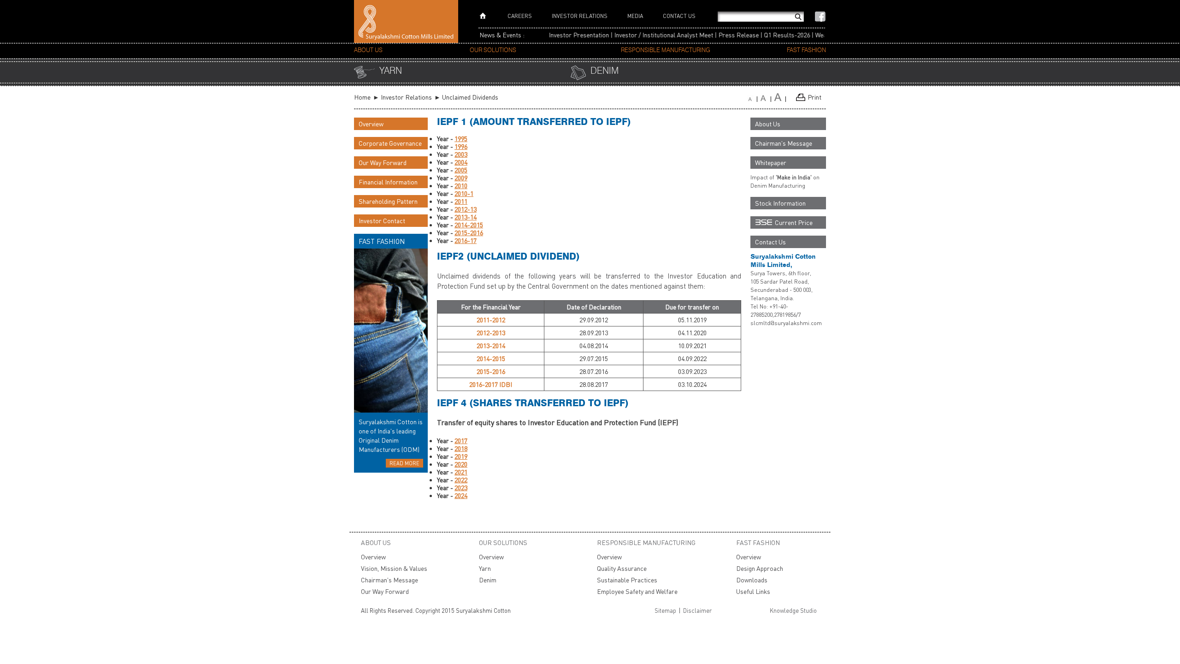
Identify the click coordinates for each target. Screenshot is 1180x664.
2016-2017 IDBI (490, 384)
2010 (460, 186)
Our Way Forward (383, 162)
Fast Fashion (806, 50)
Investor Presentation (563, 35)
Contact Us (679, 15)
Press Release (723, 35)
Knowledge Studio (793, 610)
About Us (368, 50)
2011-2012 (491, 320)
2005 (460, 170)
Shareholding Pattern (388, 201)
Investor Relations (580, 15)
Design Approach (759, 568)
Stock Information (780, 203)
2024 (460, 495)
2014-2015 (468, 225)
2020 (460, 464)
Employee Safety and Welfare (637, 591)
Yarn (390, 71)
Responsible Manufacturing (665, 50)
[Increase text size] (767, 99)
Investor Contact (382, 221)
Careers (519, 15)
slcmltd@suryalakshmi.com (786, 323)
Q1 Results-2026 (772, 35)
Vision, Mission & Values (394, 568)
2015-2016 (468, 233)
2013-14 (465, 217)
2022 (460, 480)
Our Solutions (493, 50)
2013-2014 (491, 346)
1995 (460, 138)
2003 (460, 154)
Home (362, 97)
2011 (460, 201)
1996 (460, 146)
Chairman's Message (783, 143)
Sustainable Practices (627, 580)
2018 (460, 448)
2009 (460, 178)
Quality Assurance (622, 568)
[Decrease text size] (754, 99)
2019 (460, 456)
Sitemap (665, 610)
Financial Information (388, 182)
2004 (460, 162)
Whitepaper (770, 162)
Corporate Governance (390, 143)
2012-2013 (491, 333)
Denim (604, 71)
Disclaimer (697, 610)
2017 (460, 441)
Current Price (794, 222)
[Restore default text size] (781, 99)
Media (635, 15)
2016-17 (465, 240)
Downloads (751, 580)
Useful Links (753, 591)
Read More (404, 463)
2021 (460, 472)
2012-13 (465, 209)
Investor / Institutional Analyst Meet (648, 35)
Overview (371, 124)
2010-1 (463, 193)
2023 (460, 488)
